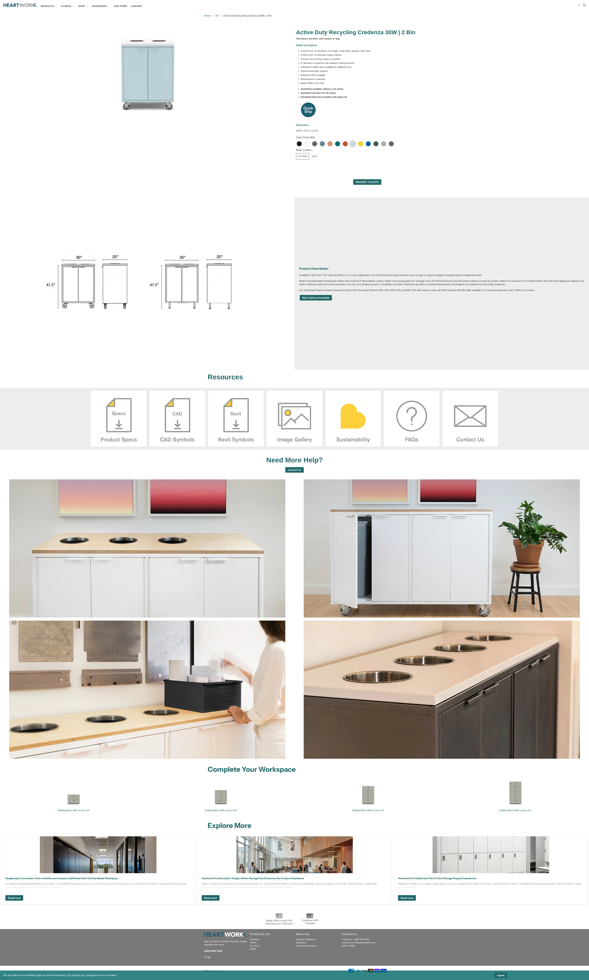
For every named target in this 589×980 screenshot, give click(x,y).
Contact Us (294, 469)
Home (207, 16)
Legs (314, 156)
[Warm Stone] (383, 144)
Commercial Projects (306, 946)
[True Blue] (368, 144)
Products (47, 6)
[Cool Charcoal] (314, 144)
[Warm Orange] (345, 144)
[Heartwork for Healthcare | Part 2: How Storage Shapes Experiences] (490, 854)
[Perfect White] (307, 144)
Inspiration (301, 942)
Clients (66, 6)
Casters (302, 156)
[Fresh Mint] (353, 144)
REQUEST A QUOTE (367, 182)
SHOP (253, 949)
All (217, 16)
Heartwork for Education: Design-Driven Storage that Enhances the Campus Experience (253, 878)
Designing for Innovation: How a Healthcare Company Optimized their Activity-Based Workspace (61, 878)
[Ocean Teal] (337, 144)
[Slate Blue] (322, 144)
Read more (14, 897)
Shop (81, 6)
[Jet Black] (299, 144)
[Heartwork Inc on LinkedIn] (209, 958)
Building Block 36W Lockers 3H (221, 810)
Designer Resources (306, 939)
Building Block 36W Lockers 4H (368, 810)
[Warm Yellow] (360, 144)
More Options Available (315, 297)
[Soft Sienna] (330, 144)
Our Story (120, 6)
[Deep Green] (376, 144)
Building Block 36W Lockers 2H (73, 810)
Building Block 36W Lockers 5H (515, 810)
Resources (99, 6)
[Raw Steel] (391, 144)
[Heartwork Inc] (20, 5)
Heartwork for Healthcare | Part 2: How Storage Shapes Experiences (437, 878)
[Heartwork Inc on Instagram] (205, 958)
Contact (136, 6)
